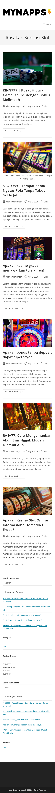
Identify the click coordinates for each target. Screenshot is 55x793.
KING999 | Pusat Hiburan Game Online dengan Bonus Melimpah (26, 95)
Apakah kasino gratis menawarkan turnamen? (24, 268)
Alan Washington (14, 106)
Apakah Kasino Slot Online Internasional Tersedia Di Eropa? (25, 525)
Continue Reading (15, 131)
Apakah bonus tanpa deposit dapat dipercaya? (27, 354)
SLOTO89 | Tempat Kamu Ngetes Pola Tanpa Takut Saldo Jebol (24, 190)
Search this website (11, 578)
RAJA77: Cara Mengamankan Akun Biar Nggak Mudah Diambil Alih (27, 440)
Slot (46, 106)
